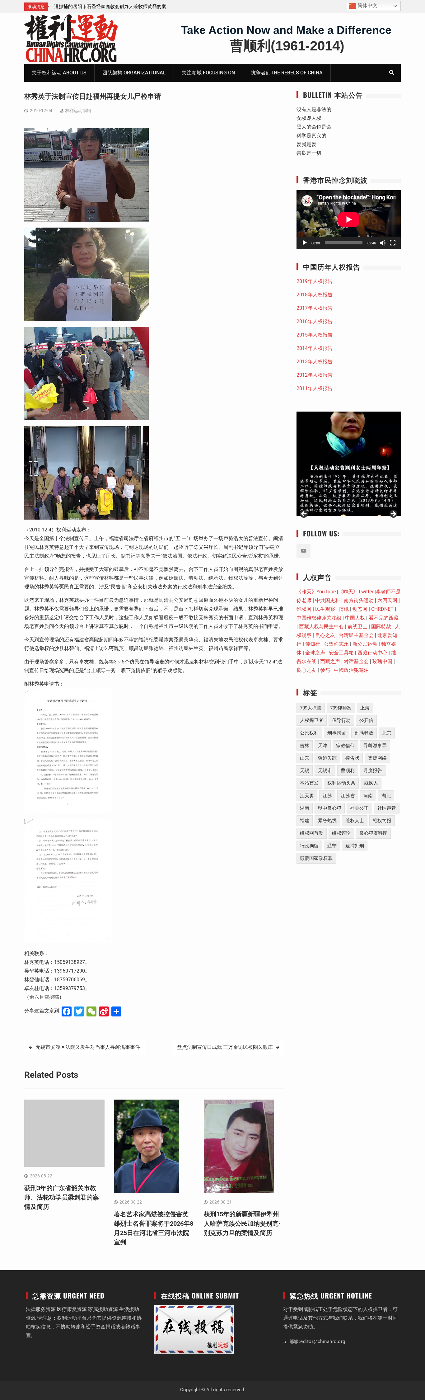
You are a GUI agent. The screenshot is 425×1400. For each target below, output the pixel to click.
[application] (349, 219)
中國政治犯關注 (351, 670)
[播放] (304, 243)
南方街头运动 (359, 600)
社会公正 (359, 808)
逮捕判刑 (354, 846)
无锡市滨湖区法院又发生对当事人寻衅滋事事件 (87, 1047)
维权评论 (341, 833)
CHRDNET (382, 609)
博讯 (344, 609)
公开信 (366, 720)
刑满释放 (364, 733)
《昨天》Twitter (355, 592)
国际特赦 (381, 626)
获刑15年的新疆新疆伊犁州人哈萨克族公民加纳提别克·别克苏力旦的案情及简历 (242, 1223)
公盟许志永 (336, 644)
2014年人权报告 (315, 348)
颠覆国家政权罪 (316, 858)
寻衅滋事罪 (375, 745)
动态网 (360, 609)
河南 (368, 796)
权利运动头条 (341, 783)
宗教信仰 (345, 745)
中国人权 (355, 618)
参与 (325, 670)
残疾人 (371, 783)
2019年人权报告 (315, 281)
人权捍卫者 (311, 720)
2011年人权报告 (315, 388)
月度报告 (372, 770)
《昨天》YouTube (316, 592)
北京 (386, 733)
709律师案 (341, 708)
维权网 (304, 609)
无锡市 (325, 770)
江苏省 (348, 796)
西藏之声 (330, 661)
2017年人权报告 (315, 308)
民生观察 (325, 609)
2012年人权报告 (315, 375)
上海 (365, 708)
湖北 (386, 796)
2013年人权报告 (315, 362)
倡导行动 (341, 720)
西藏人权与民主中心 (321, 626)
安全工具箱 (341, 653)
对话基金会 (356, 661)
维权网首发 (311, 833)
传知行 (312, 644)
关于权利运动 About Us (59, 73)
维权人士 (354, 820)
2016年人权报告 (315, 321)
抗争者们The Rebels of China (287, 73)
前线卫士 (357, 626)
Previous (304, 514)
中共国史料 (327, 600)
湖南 (304, 808)
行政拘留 (309, 846)
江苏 (327, 796)
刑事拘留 (336, 733)
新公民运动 (365, 644)
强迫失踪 (327, 758)
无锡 (304, 770)
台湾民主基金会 (356, 635)
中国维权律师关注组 (319, 618)
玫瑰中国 (382, 661)
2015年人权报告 (315, 335)
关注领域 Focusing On (208, 73)
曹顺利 (348, 770)
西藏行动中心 (372, 653)
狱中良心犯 (329, 808)
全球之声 (315, 653)
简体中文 (366, 5)
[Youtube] (304, 551)
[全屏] (393, 243)
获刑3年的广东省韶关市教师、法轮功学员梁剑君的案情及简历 (61, 1197)
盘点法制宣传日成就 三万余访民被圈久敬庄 (225, 1047)
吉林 (304, 745)
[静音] (383, 243)
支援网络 (377, 758)
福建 (304, 820)
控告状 (352, 758)
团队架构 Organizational (134, 73)
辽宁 (332, 846)
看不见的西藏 (384, 618)
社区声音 (386, 808)
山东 (304, 758)
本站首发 (309, 783)
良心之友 (325, 635)
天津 (322, 745)
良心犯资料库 (373, 833)
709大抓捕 (310, 708)
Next (393, 514)
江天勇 (307, 796)
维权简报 (382, 820)
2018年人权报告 (315, 295)
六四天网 (387, 600)
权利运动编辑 (78, 110)
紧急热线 (327, 820)
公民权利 (309, 733)
